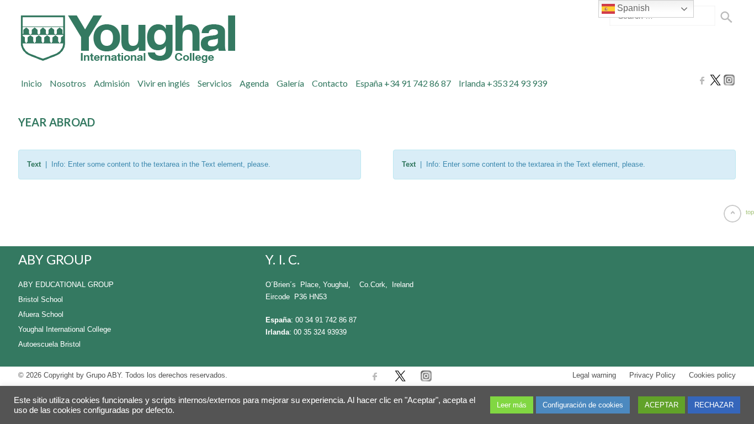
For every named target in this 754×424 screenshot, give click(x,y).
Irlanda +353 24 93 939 (503, 83)
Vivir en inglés (163, 83)
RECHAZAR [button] (714, 405)
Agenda (254, 83)
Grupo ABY (103, 375)
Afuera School (40, 314)
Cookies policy (712, 375)
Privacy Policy (652, 375)
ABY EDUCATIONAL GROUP (66, 284)
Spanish (632, 8)
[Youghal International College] (126, 39)
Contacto (330, 83)
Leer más (512, 405)
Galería (290, 83)
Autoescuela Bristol (49, 344)
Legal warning (594, 375)
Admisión (112, 83)
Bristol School (40, 299)
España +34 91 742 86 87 (403, 83)
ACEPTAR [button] (661, 405)
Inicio (31, 83)
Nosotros (68, 83)
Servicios (215, 83)
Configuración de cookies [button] (583, 405)
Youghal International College (64, 329)
